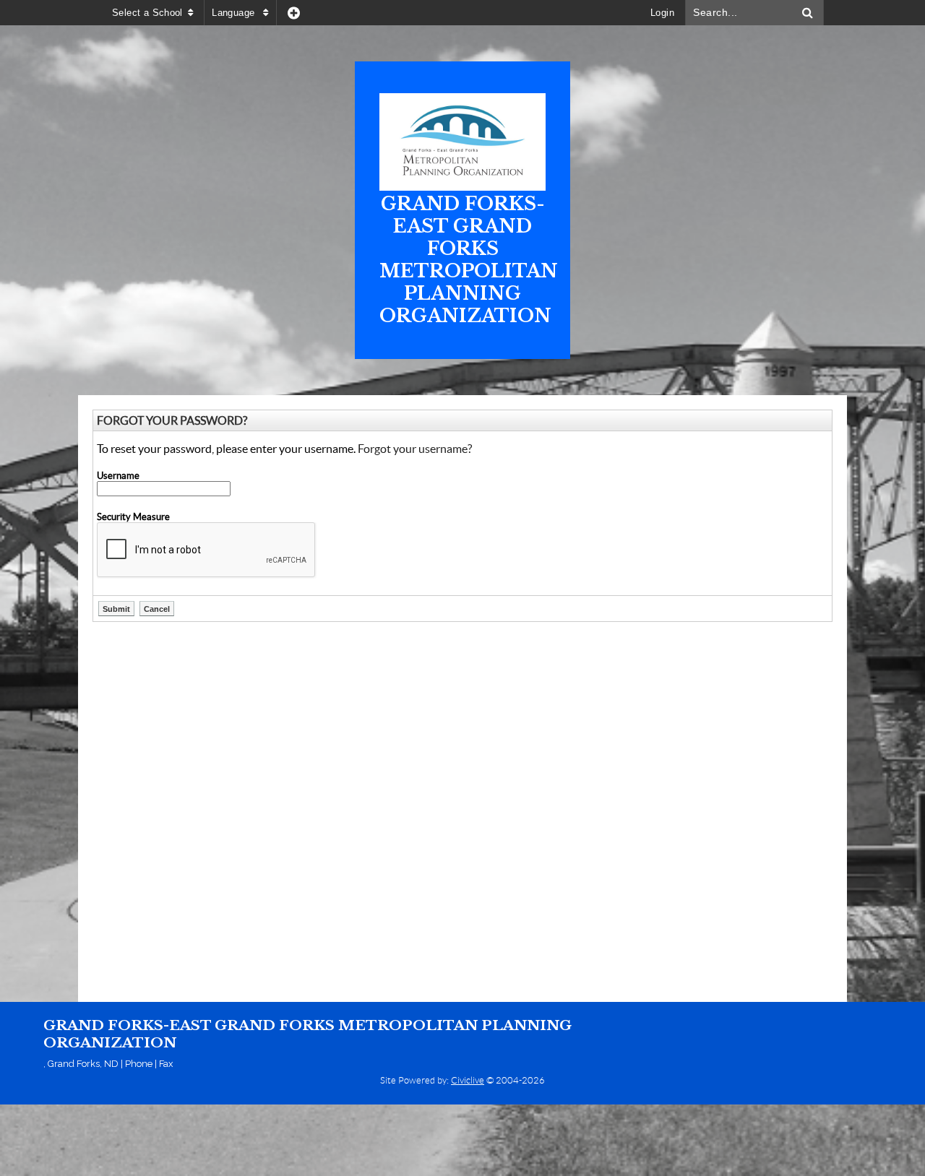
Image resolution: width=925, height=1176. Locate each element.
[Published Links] (294, 12)
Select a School (147, 12)
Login (662, 12)
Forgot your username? (415, 448)
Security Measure (133, 516)
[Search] (808, 12)
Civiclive (467, 1080)
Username (118, 475)
